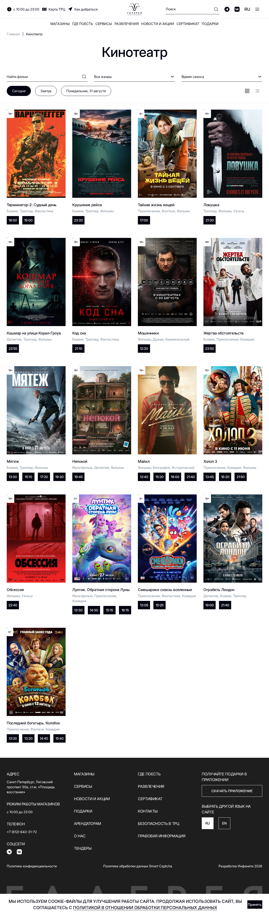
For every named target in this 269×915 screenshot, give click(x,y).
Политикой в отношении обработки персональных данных (145, 907)
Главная (13, 34)
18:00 (13, 220)
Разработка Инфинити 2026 (240, 866)
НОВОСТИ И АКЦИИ (157, 24)
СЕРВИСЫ (103, 24)
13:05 (144, 605)
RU (247, 9)
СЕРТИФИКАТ (188, 24)
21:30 (210, 220)
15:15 (109, 610)
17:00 (144, 220)
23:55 (13, 348)
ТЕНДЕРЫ (82, 848)
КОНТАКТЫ (148, 811)
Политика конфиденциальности (32, 866)
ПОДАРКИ (210, 24)
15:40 (59, 738)
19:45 (78, 477)
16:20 (225, 477)
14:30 (94, 610)
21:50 (241, 477)
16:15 (125, 610)
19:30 (59, 477)
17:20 (44, 477)
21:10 (78, 348)
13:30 (78, 610)
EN (224, 823)
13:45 (210, 477)
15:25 (160, 605)
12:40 (144, 477)
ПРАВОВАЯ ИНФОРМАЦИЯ (161, 836)
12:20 (144, 348)
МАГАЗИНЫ (60, 24)
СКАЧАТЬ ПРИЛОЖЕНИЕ (232, 791)
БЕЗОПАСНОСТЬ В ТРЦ (158, 823)
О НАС (79, 836)
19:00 (28, 220)
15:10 (28, 477)
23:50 (209, 348)
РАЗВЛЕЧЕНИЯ (127, 24)
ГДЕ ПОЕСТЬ (82, 24)
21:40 (191, 477)
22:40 (12, 605)
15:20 (160, 477)
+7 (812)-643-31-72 (22, 832)
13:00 (13, 477)
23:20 (78, 220)
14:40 (44, 738)
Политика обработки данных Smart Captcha (137, 866)
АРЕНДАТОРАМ (87, 823)
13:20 (28, 738)
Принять (255, 904)
